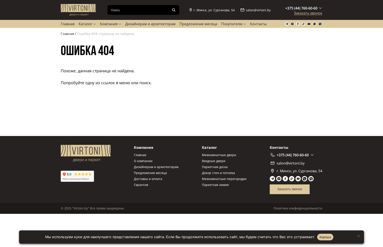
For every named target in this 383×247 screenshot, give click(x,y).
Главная (68, 23)
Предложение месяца (198, 23)
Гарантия (141, 185)
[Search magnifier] (174, 10)
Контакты (258, 23)
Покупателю (231, 23)
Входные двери (213, 161)
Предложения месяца (150, 173)
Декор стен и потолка (218, 173)
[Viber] (320, 24)
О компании (143, 161)
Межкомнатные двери (219, 155)
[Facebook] (298, 24)
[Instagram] (292, 24)
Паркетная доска (215, 167)
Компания (109, 23)
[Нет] (358, 236)
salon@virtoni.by (258, 10)
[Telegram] (287, 24)
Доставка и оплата (148, 179)
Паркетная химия (215, 185)
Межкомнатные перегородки (224, 179)
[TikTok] (303, 24)
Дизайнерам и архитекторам (150, 23)
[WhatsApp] (314, 24)
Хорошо (325, 237)
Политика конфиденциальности (298, 208)
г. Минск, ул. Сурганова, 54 (214, 10)
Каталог (85, 23)
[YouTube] (309, 24)
